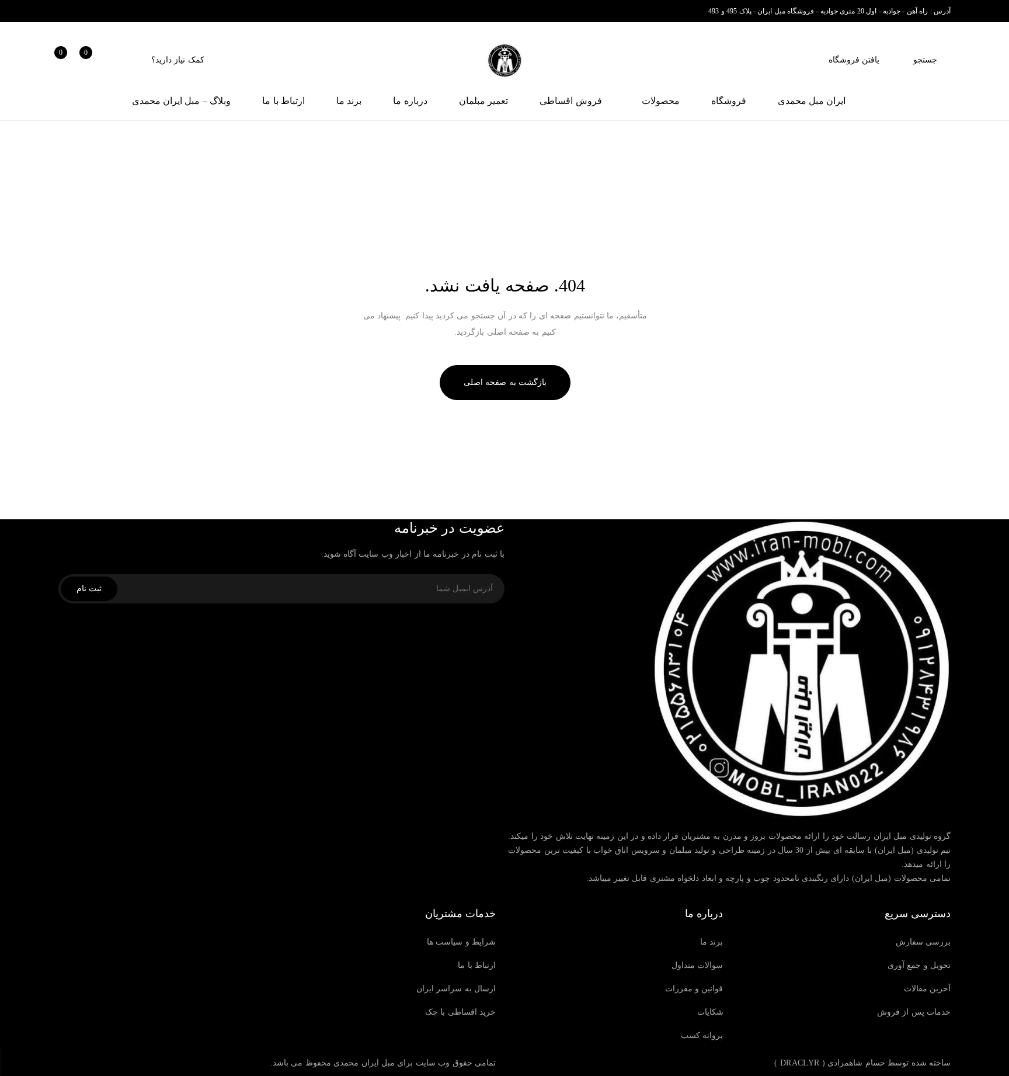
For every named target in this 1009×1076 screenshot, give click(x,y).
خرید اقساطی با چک (460, 1012)
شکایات (710, 1012)
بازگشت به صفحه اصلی (505, 382)
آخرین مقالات (927, 988)
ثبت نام (89, 588)
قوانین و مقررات (694, 988)
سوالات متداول (697, 965)
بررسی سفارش (923, 942)
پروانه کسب (702, 1035)
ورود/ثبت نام (118, 60)
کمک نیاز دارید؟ (177, 59)
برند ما (711, 942)
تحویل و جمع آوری (919, 965)
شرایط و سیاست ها (461, 942)
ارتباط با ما (477, 965)
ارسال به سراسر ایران (456, 988)
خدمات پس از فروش (914, 1012)
